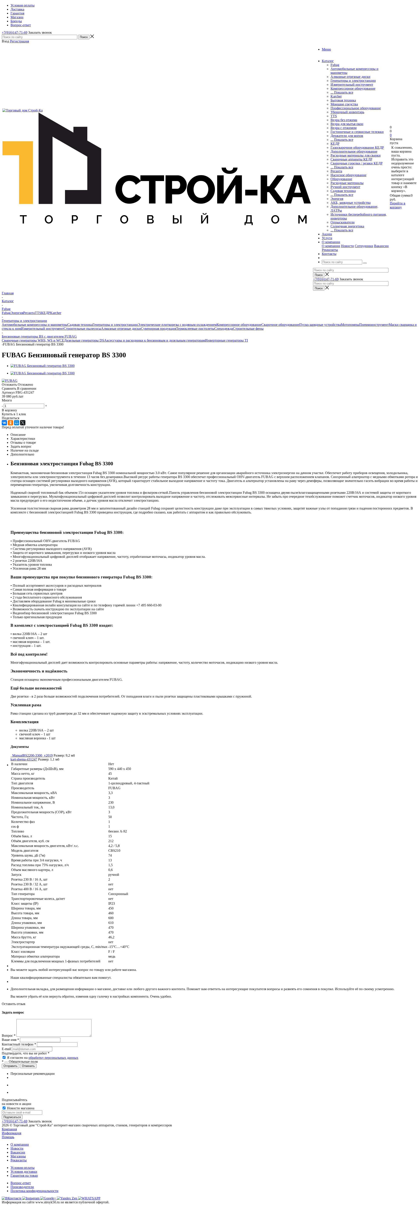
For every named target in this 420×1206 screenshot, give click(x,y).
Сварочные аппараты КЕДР (351, 159)
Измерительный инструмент (352, 84)
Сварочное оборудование (280, 324)
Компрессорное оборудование (353, 88)
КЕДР (335, 143)
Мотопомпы (350, 324)
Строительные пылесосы (82, 328)
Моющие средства (344, 104)
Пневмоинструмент (374, 324)
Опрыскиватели (343, 222)
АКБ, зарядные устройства (351, 202)
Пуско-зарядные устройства (320, 324)
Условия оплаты (22, 1167)
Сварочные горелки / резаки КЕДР (357, 163)
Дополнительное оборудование (354, 151)
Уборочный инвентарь (347, 112)
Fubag (335, 65)
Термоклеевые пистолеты (195, 328)
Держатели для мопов (347, 136)
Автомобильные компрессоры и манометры (34, 324)
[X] (22, 422)
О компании (331, 246)
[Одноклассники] (10, 422)
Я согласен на (42, 1057)
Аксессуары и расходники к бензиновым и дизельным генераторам (154, 340)
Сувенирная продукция (158, 328)
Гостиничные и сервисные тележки (357, 132)
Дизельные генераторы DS (84, 340)
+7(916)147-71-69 (14, 32)
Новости (347, 246)
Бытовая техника (343, 100)
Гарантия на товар (24, 1175)
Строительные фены (248, 328)
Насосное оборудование (348, 175)
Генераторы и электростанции (353, 80)
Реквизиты (330, 250)
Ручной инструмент (345, 187)
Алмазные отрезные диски (350, 77)
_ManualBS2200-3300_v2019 (31, 755)
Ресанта (336, 171)
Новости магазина (20, 1108)
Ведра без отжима (344, 120)
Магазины (18, 1156)
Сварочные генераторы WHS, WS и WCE (33, 340)
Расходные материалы (347, 183)
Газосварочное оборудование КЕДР (357, 147)
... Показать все (342, 92)
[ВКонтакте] (4, 422)
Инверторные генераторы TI (226, 340)
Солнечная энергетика (347, 226)
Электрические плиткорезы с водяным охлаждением (177, 324)
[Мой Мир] (16, 422)
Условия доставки (23, 1171)
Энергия (337, 199)
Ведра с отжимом (344, 128)
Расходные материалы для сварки (356, 155)
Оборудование (341, 179)
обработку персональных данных (53, 1057)
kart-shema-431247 (23, 759)
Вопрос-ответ (20, 1183)
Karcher (336, 96)
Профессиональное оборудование (356, 108)
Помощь (8, 1137)
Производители (22, 1187)
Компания (9, 1129)
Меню (326, 49)
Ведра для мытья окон (347, 124)
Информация (11, 1133)
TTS (334, 116)
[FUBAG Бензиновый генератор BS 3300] (42, 366)
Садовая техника (343, 191)
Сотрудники (364, 246)
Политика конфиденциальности (34, 1191)
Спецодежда (223, 328)
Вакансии (381, 246)
